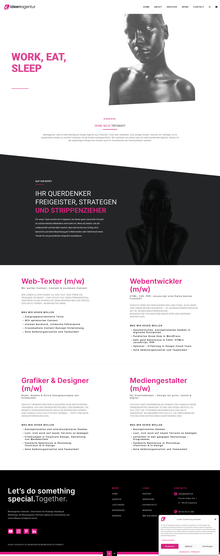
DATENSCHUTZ (150, 505)
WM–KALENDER (150, 516)
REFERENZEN (118, 510)
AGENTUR (116, 499)
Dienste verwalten (168, 540)
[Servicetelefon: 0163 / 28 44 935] (109, 553)
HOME (115, 494)
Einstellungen (207, 546)
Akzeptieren (170, 546)
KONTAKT (147, 494)
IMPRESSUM (148, 499)
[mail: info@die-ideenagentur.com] (114, 553)
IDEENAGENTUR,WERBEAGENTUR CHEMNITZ (45, 545)
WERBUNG (147, 510)
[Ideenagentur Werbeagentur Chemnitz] (19, 7)
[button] (215, 519)
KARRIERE (116, 516)
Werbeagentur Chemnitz (18, 511)
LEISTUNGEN (118, 505)
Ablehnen (188, 546)
